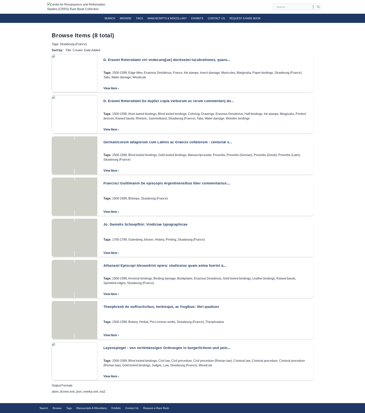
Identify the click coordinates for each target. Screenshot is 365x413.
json (79, 391)
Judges (157, 365)
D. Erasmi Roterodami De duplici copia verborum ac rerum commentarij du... (168, 101)
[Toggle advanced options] (313, 7)
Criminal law (241, 360)
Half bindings (253, 113)
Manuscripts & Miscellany (167, 18)
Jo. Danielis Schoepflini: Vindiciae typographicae (145, 224)
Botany (133, 321)
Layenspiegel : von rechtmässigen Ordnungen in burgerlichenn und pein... (167, 348)
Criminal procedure (265, 360)
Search (109, 18)
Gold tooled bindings (172, 155)
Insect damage (210, 72)
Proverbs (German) (239, 155)
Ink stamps (191, 72)
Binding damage (164, 278)
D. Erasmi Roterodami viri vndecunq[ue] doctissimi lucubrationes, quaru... (166, 60)
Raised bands (124, 118)
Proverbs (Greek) (265, 155)
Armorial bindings (140, 278)
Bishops (133, 198)
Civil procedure (181, 360)
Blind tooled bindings (172, 113)
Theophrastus (214, 321)
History (159, 239)
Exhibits (197, 18)
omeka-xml (90, 391)
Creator (78, 50)
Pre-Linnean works (162, 321)
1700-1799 (119, 239)
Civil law (164, 360)
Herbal (143, 321)
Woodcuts (139, 77)
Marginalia (244, 72)
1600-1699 (119, 198)
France (177, 72)
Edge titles (135, 72)
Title (68, 50)
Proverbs (219, 155)
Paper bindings (262, 72)
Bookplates (184, 278)
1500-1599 (119, 72)
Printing (171, 239)
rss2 (102, 391)
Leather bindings (263, 278)
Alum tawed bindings (142, 113)
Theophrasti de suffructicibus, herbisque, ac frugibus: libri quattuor (161, 307)
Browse (125, 18)
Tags (139, 18)
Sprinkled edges (114, 283)
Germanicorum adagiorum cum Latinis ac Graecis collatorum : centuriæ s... (167, 142)
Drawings (207, 113)
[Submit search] (318, 6)
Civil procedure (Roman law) (212, 360)
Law (166, 365)
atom (55, 391)
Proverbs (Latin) (289, 155)
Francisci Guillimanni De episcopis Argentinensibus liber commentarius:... (167, 183)
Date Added (92, 50)
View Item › (111, 88)
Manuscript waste (199, 155)
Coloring (194, 113)
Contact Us (216, 18)
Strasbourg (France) (288, 72)
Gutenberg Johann (140, 239)
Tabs (106, 77)
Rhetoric (141, 118)
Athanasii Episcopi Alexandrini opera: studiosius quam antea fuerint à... (164, 265)
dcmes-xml (67, 391)
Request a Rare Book (245, 18)
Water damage (121, 77)
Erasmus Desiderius (157, 72)
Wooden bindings (238, 118)
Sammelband (158, 118)
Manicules (228, 72)
